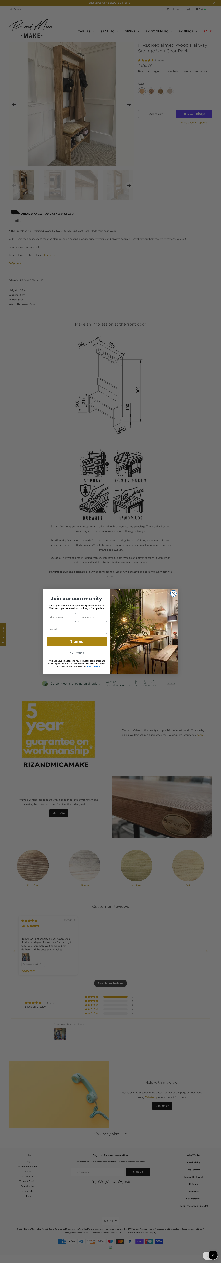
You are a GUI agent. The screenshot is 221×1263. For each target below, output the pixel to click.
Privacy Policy (93, 666)
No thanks (77, 653)
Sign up (77, 641)
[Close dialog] (173, 593)
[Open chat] (213, 1255)
